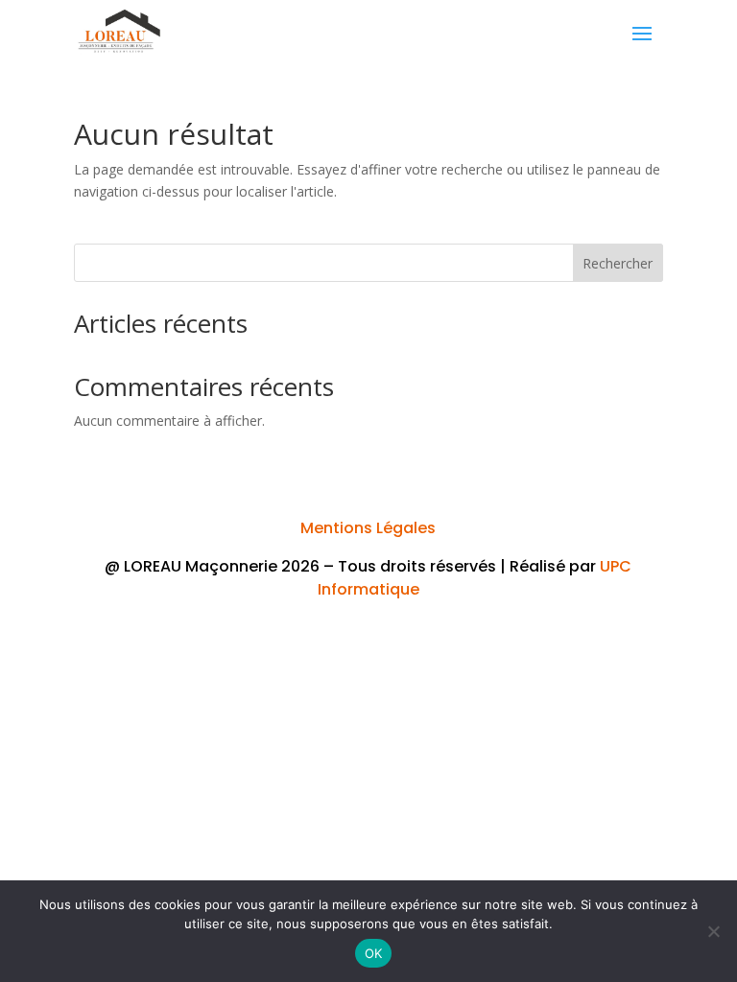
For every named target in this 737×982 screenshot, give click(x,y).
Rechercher (617, 263)
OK (374, 953)
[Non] (713, 931)
